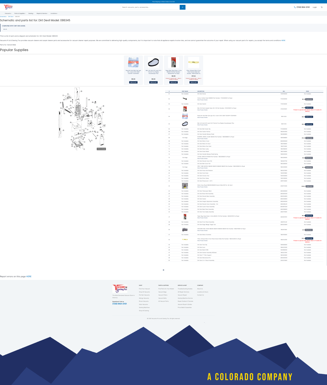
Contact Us (200, 295)
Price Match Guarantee (185, 307)
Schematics (3, 16)
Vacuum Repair (182, 295)
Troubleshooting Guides (185, 289)
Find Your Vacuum (144, 289)
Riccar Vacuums (144, 301)
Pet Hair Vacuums (144, 295)
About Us (200, 289)
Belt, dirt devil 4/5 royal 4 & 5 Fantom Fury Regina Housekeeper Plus (153, 72)
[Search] (182, 7)
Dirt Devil (10, 16)
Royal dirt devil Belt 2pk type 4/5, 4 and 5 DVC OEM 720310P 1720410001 (133, 72)
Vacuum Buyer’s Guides (185, 304)
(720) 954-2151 (119, 304)
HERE (283, 40)
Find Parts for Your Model (166, 289)
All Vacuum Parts (163, 301)
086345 (5, 29)
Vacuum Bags (162, 292)
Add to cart (133, 82)
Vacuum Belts (162, 298)
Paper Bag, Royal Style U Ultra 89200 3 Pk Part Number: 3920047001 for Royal (174, 72)
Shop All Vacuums (144, 292)
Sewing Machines (144, 307)
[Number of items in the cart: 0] (322, 7)
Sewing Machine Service (185, 298)
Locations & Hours (202, 292)
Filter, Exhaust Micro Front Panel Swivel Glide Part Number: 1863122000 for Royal (194, 73)
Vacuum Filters (162, 295)
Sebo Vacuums (143, 304)
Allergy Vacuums (144, 298)
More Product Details (202, 99)
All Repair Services (183, 292)
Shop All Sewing (144, 310)
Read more (309, 99)
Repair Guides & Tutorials (185, 301)
